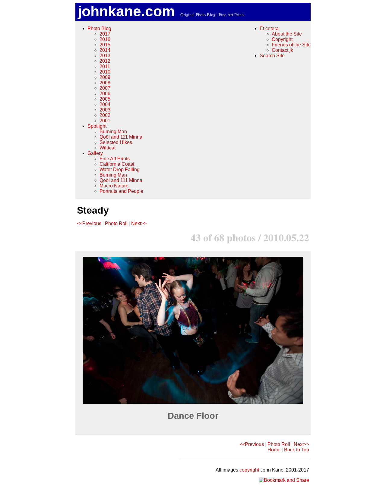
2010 (105, 71)
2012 (105, 61)
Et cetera (269, 28)
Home (273, 449)
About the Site (287, 33)
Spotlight (96, 126)
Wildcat (107, 147)
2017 (105, 33)
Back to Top (296, 449)
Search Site (272, 55)
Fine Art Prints (115, 158)
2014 (105, 50)
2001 (105, 120)
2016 (105, 39)
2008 (105, 82)
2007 (105, 88)
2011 (105, 66)
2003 (105, 109)
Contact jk (282, 50)
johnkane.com (126, 11)
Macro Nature (114, 185)
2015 (105, 44)
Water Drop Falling (120, 169)
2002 (105, 115)
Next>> (139, 223)
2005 (105, 99)
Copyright (282, 39)
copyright (249, 469)
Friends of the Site (291, 44)
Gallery (95, 153)
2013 (105, 55)
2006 (105, 93)
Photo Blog (99, 28)
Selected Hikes (116, 142)
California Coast (117, 164)
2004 (105, 104)
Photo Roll (116, 223)
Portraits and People (121, 191)
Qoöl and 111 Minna (121, 137)
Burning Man (113, 131)
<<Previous (89, 223)
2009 (105, 77)
